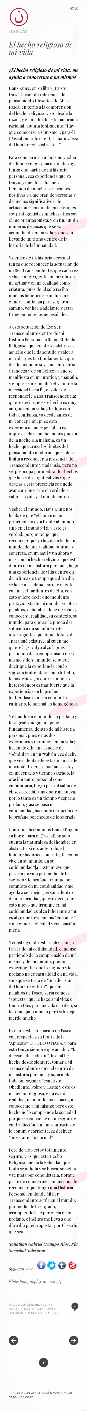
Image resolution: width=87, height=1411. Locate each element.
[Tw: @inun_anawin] (51, 1269)
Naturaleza (47, 1313)
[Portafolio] (62, 1269)
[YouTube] (72, 1269)
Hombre (50, 1308)
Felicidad (23, 1308)
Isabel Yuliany (41, 1304)
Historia (37, 1308)
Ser (59, 1313)
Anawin (18, 30)
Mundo (32, 1313)
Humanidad (17, 1313)
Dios (12, 1308)
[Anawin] (21, 16)
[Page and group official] (41, 1269)
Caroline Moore (21, 1397)
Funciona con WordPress (28, 1392)
